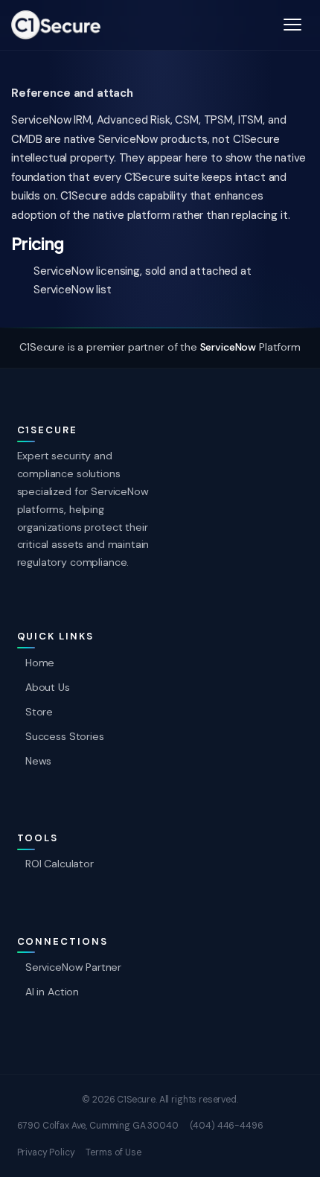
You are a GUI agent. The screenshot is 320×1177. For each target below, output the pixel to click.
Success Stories (64, 736)
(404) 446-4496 (226, 1126)
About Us (47, 687)
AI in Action (52, 991)
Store (39, 711)
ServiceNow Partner (73, 967)
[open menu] (292, 24)
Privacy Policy (46, 1152)
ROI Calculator (59, 863)
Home (39, 662)
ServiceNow (228, 347)
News (38, 761)
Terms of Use (113, 1152)
